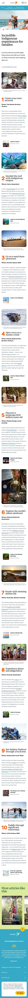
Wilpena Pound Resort (8, 443)
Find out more (18, 985)
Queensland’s (11, 189)
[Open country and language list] (25, 967)
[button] (5, 80)
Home (2, 7)
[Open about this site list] (25, 978)
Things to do (9, 7)
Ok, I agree (20, 993)
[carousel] (14, 80)
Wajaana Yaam (16, 849)
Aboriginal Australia (20, 7)
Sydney (14, 762)
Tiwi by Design (21, 115)
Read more (13, 961)
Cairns (17, 679)
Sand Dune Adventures (15, 276)
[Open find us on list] (25, 973)
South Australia (11, 430)
